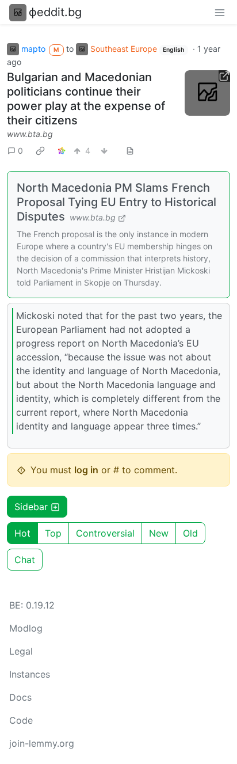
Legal (21, 651)
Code (21, 720)
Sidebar (31, 506)
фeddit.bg (55, 12)
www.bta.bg (30, 134)
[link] (40, 151)
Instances (29, 674)
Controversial (105, 533)
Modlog (26, 628)
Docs (20, 697)
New (159, 533)
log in (86, 470)
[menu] (220, 12)
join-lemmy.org (41, 743)
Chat (24, 559)
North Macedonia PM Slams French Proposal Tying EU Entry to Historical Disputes (116, 202)
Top (53, 533)
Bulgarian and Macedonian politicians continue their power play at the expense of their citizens (86, 98)
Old (190, 533)
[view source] (130, 150)
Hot (22, 533)
